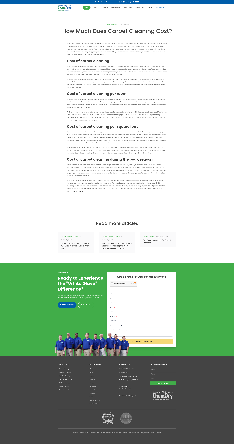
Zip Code (113, 317)
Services (105, 7)
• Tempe (91, 383)
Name (112, 290)
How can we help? (116, 326)
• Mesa (90, 372)
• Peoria (91, 397)
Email (112, 299)
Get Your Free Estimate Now (142, 342)
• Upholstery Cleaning (64, 372)
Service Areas (115, 7)
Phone (112, 308)
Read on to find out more (95, 54)
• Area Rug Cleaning (64, 376)
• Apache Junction (94, 400)
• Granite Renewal (63, 390)
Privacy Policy (149, 433)
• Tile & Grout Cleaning (65, 379)
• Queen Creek (93, 390)
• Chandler (91, 379)
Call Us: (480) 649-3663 (130, 2)
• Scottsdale (92, 386)
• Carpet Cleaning (63, 369)
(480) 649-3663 (124, 372)
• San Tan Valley (93, 404)
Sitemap (158, 433)
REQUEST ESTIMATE (163, 383)
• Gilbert (91, 376)
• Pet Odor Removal (64, 383)
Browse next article (76, 191)
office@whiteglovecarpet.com (128, 376)
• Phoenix (91, 369)
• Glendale (91, 393)
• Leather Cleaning (63, 386)
